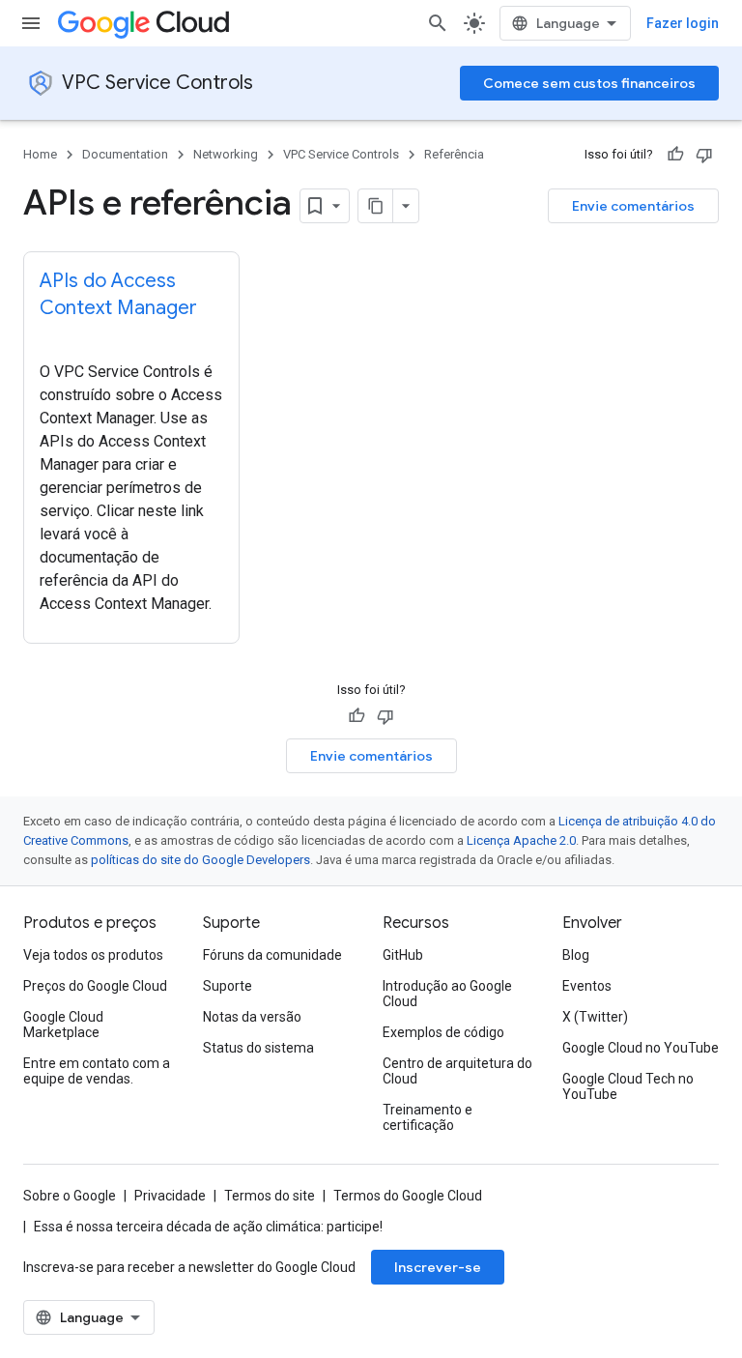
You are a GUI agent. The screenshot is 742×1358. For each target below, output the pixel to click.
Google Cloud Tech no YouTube (628, 1086)
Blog (575, 955)
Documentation (125, 154)
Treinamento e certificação (427, 1117)
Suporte (227, 986)
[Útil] (675, 154)
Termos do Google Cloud (407, 1195)
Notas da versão (252, 1017)
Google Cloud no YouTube (640, 1047)
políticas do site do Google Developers (200, 859)
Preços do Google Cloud (95, 986)
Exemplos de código (443, 1032)
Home (40, 154)
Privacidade (170, 1195)
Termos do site (269, 1195)
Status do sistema (258, 1047)
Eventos (587, 986)
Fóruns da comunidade (272, 955)
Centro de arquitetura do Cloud (457, 1070)
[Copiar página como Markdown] (375, 205)
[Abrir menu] (31, 23)
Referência (454, 154)
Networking (225, 154)
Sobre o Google (69, 1195)
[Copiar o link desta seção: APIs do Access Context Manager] (59, 336)
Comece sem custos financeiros (589, 83)
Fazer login (682, 23)
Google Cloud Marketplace (63, 1024)
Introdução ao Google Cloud (447, 993)
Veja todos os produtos (93, 955)
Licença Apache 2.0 (521, 840)
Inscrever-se (437, 1267)
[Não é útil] (704, 154)
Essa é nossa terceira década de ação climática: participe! (208, 1226)
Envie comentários (633, 206)
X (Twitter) (595, 1017)
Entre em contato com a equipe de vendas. (96, 1070)
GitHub (403, 955)
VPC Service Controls (157, 83)
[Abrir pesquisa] (437, 23)
